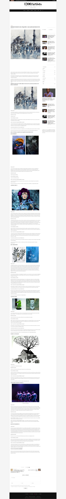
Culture (44, 75)
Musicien (49, 79)
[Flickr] (54, 0)
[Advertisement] (25, 19)
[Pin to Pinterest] (28, 467)
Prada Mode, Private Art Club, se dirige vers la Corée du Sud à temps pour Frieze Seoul (51, 42)
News (38, 10)
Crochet (35, 10)
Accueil (24, 10)
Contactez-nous (38, 496)
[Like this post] (26, 467)
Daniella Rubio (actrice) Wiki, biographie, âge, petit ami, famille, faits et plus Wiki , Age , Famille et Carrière (51, 53)
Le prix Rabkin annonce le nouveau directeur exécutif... (22, 0)
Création (32, 10)
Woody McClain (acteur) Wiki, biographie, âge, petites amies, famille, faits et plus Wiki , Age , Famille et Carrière (51, 37)
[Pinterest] (53, 0)
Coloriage (28, 10)
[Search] (42, 10)
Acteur (44, 68)
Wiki (40, 10)
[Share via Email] (29, 467)
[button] (14, 0)
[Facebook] (52, 0)
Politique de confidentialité (32, 496)
